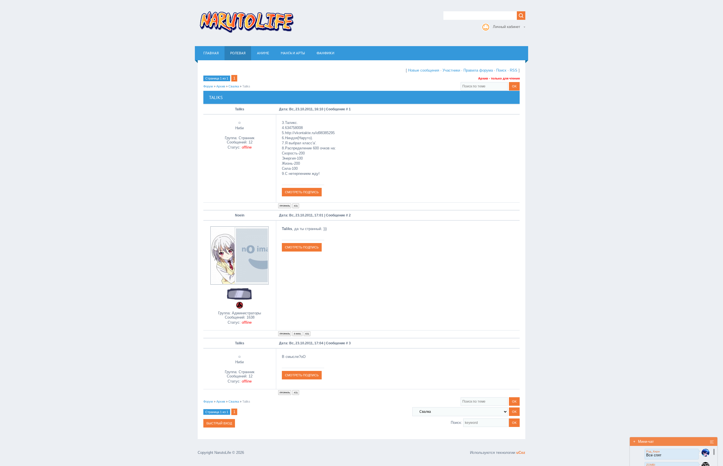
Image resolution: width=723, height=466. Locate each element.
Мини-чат (643, 441)
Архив (220, 86)
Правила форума (478, 70)
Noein (239, 215)
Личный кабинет (506, 27)
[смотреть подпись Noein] (302, 247)
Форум (208, 86)
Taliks (246, 86)
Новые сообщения (423, 70)
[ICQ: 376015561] (307, 333)
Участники (451, 70)
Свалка (233, 86)
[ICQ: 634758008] (295, 205)
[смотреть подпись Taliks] (302, 192)
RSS (513, 70)
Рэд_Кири (653, 451)
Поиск (501, 70)
